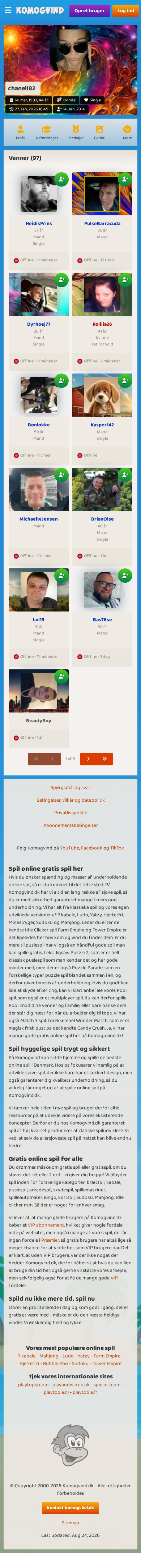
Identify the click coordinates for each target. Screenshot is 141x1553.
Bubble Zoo (55, 1364)
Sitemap (70, 1523)
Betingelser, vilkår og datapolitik (71, 800)
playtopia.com (33, 1385)
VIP (114, 1278)
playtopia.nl (56, 1392)
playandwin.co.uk (71, 1385)
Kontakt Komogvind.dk (70, 1508)
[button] (127, 133)
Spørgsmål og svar (70, 788)
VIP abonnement (46, 1225)
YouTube (69, 848)
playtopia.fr (85, 1392)
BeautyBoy (38, 721)
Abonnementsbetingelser (70, 825)
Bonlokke (39, 425)
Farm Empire (107, 1356)
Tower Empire (107, 1364)
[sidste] (105, 759)
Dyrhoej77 (39, 324)
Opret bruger (89, 11)
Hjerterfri (29, 1364)
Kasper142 (102, 425)
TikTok (117, 848)
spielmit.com (107, 1385)
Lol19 (38, 620)
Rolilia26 (102, 324)
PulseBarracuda (102, 224)
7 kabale (26, 1356)
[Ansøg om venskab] (61, 179)
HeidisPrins (39, 224)
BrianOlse (102, 519)
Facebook (91, 848)
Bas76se (102, 620)
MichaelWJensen (39, 519)
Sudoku (80, 1364)
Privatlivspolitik (70, 813)
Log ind (126, 11)
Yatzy (84, 1356)
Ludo (68, 1356)
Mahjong (49, 1356)
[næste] (88, 759)
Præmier (50, 1240)
